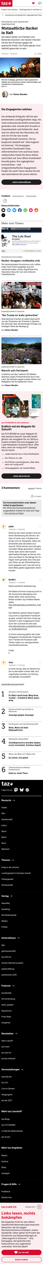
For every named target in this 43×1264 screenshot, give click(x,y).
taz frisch (5, 1047)
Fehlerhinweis (31, 196)
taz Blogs (5, 1119)
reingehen (5, 1023)
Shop (3, 1167)
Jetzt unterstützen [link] (21, 182)
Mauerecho (6, 1011)
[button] (40, 3)
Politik (4, 807)
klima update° (7, 1005)
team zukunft (7, 1041)
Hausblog (5, 909)
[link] (10, 10)
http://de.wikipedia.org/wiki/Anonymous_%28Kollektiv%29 (25, 627)
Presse (4, 927)
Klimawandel (7, 885)
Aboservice (6, 1197)
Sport (3, 831)
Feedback (5, 1191)
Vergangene (6, 1094)
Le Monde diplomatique (12, 1131)
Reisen (4, 1155)
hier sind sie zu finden (14, 513)
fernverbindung (8, 999)
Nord (3, 843)
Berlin (4, 837)
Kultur (4, 825)
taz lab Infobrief (8, 1058)
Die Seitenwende (8, 915)
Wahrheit (5, 849)
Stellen (4, 921)
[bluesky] (22, 791)
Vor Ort (4, 1082)
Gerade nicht (30, 1207)
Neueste (31, 488)
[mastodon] (16, 791)
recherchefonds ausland (12, 963)
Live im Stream (8, 1088)
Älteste (39, 488)
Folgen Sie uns (6, 790)
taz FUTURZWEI (8, 1125)
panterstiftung (7, 969)
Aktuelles (5, 903)
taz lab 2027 (6, 1100)
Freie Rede (6, 1017)
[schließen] (39, 1207)
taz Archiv (5, 1137)
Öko (3, 813)
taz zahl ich (6, 957)
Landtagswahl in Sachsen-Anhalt (16, 873)
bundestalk (6, 993)
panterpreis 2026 (9, 975)
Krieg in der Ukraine (10, 867)
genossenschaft (8, 951)
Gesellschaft (6, 819)
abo (3, 945)
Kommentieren (18, 196)
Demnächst (6, 1077)
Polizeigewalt (7, 879)
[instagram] (27, 791)
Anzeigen (5, 1173)
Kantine (4, 1161)
